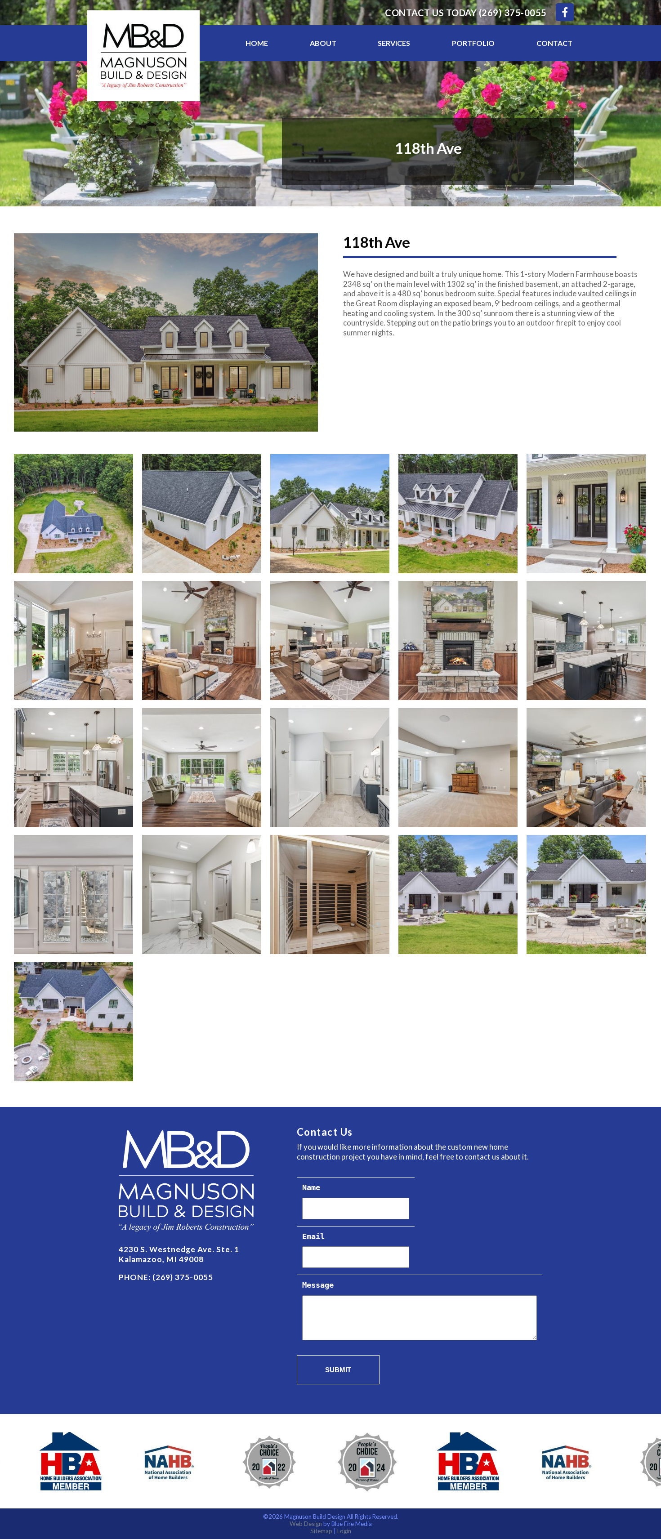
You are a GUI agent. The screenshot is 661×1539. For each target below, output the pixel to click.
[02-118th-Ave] (330, 513)
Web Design (306, 1523)
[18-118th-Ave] (458, 894)
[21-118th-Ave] (202, 513)
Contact (554, 43)
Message (318, 1285)
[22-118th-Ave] (74, 513)
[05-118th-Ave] (202, 640)
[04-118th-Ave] (74, 640)
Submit (338, 1370)
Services (394, 43)
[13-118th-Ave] (587, 767)
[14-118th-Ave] (74, 894)
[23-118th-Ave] (74, 1021)
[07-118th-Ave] (458, 640)
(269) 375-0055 (513, 12)
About (323, 43)
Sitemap (321, 1531)
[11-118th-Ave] (330, 767)
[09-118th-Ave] (74, 767)
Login (344, 1531)
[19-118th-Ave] (587, 894)
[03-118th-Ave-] (587, 513)
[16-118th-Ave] (330, 894)
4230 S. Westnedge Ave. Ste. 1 (179, 1249)
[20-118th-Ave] (458, 513)
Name (311, 1188)
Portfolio (473, 43)
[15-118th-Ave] (202, 894)
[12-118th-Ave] (458, 767)
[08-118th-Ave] (587, 640)
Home (257, 43)
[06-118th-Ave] (330, 640)
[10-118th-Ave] (202, 767)
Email (313, 1237)
